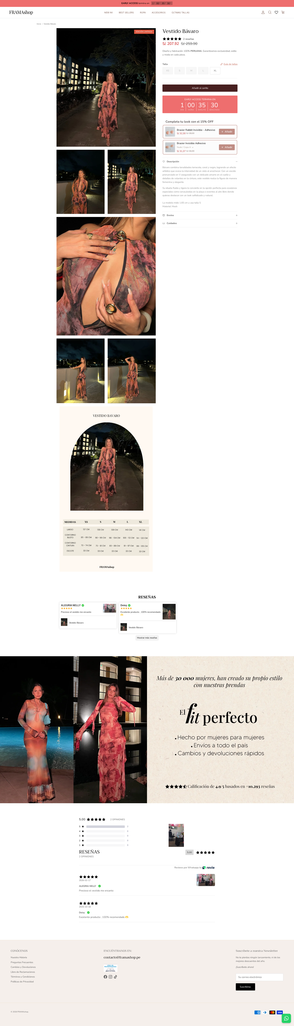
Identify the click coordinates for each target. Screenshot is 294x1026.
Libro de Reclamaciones (23, 971)
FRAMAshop (22, 1012)
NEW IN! (108, 12)
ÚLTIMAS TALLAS (180, 12)
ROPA (143, 12)
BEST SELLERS (126, 12)
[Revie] (208, 867)
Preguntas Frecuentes (22, 962)
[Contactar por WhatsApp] (286, 1018)
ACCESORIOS (159, 12)
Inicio (39, 24)
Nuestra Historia (19, 957)
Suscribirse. (245, 986)
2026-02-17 (85, 880)
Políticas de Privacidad (22, 981)
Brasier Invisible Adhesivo (191, 143)
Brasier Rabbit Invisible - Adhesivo (196, 130)
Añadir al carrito (200, 88)
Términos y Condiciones (23, 976)
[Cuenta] (262, 12)
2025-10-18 (85, 906)
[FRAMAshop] (21, 12)
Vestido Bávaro (50, 24)
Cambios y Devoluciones (23, 967)
